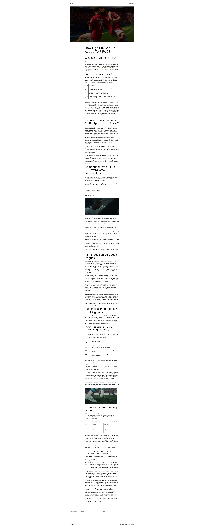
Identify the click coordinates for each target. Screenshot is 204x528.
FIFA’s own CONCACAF (109, 67)
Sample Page (131, 3)
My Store (72, 3)
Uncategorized (85, 511)
